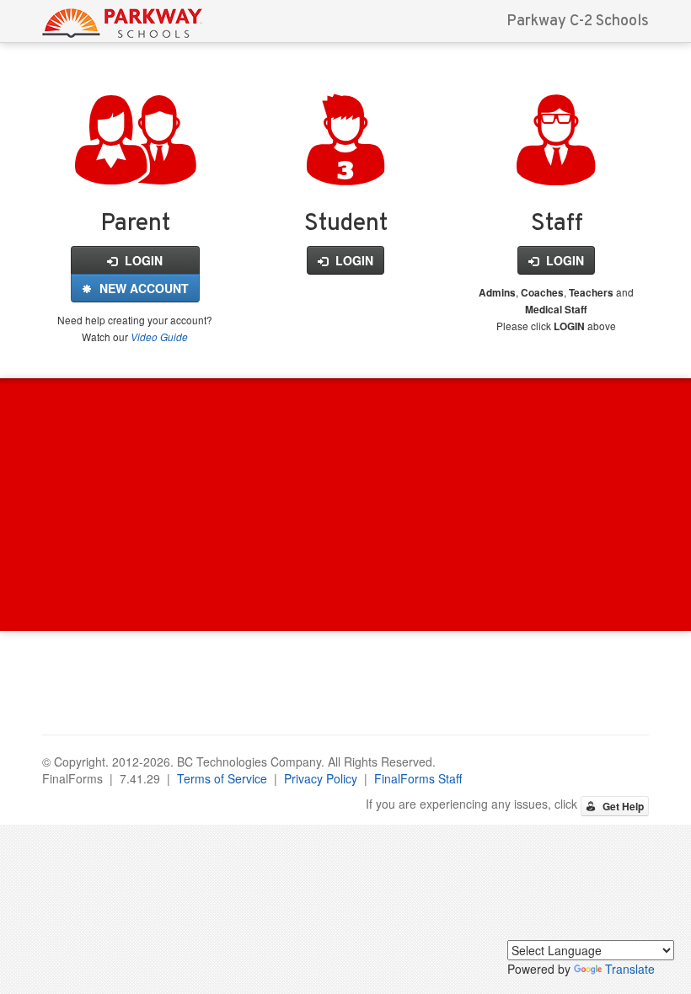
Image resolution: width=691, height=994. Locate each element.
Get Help (622, 806)
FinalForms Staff (418, 778)
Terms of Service (222, 778)
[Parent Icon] (135, 166)
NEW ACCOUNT (142, 288)
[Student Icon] (345, 166)
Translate (630, 968)
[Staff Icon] (556, 166)
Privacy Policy (320, 778)
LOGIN (142, 260)
